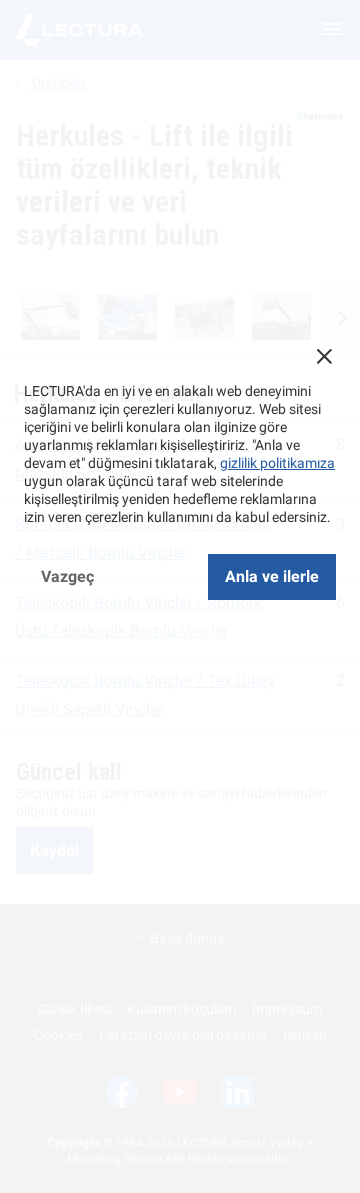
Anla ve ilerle (272, 576)
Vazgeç (67, 576)
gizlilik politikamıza (277, 463)
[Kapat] (324, 356)
